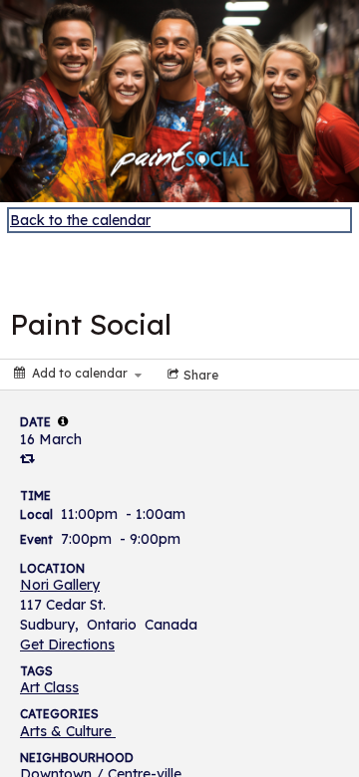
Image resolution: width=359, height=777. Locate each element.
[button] (63, 421)
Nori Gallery (60, 585)
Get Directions (67, 644)
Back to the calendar (80, 220)
